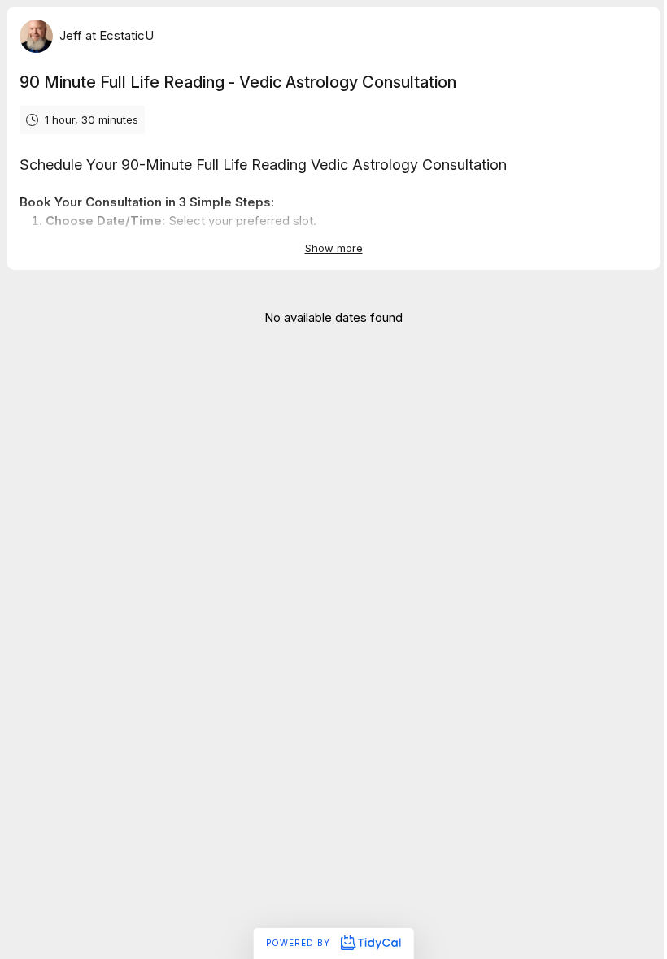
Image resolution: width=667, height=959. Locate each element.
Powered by (300, 943)
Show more (334, 247)
